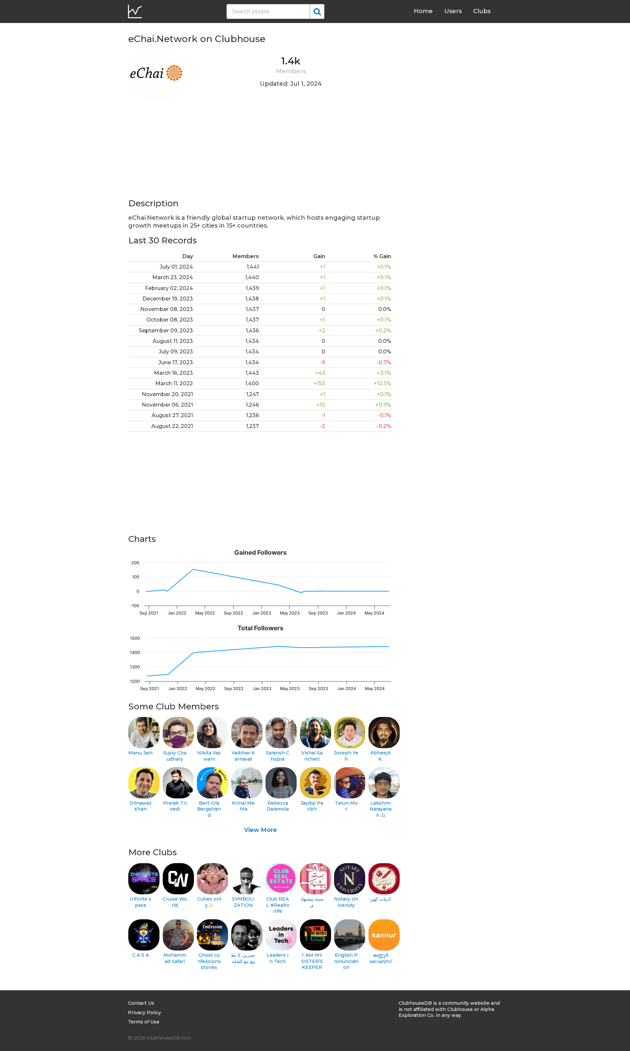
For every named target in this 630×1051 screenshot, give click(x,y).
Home (423, 11)
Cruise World (175, 902)
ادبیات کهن (380, 899)
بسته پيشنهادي (312, 902)
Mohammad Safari (174, 958)
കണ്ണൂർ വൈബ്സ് (380, 958)
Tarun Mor (346, 806)
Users (453, 11)
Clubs (482, 11)
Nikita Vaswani (209, 756)
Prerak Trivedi (175, 806)
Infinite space (140, 902)
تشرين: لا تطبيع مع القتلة (243, 958)
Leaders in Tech (277, 958)
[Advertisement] (260, 152)
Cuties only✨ (209, 902)
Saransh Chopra (277, 756)
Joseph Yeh (346, 756)
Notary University (346, 902)
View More (260, 830)
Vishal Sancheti (312, 756)
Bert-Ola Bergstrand (209, 809)
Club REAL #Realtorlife (277, 905)
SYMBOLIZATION (243, 902)
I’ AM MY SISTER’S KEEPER (312, 961)
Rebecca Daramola (277, 806)
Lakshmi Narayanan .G (380, 809)
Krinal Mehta (243, 806)
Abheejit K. (380, 756)
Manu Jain (140, 753)
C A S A (140, 955)
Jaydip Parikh (312, 806)
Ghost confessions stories (209, 961)
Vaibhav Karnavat (243, 756)
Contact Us (141, 1003)
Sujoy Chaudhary (174, 756)
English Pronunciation (346, 961)
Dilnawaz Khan (141, 806)
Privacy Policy (144, 1013)
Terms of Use (143, 1022)
